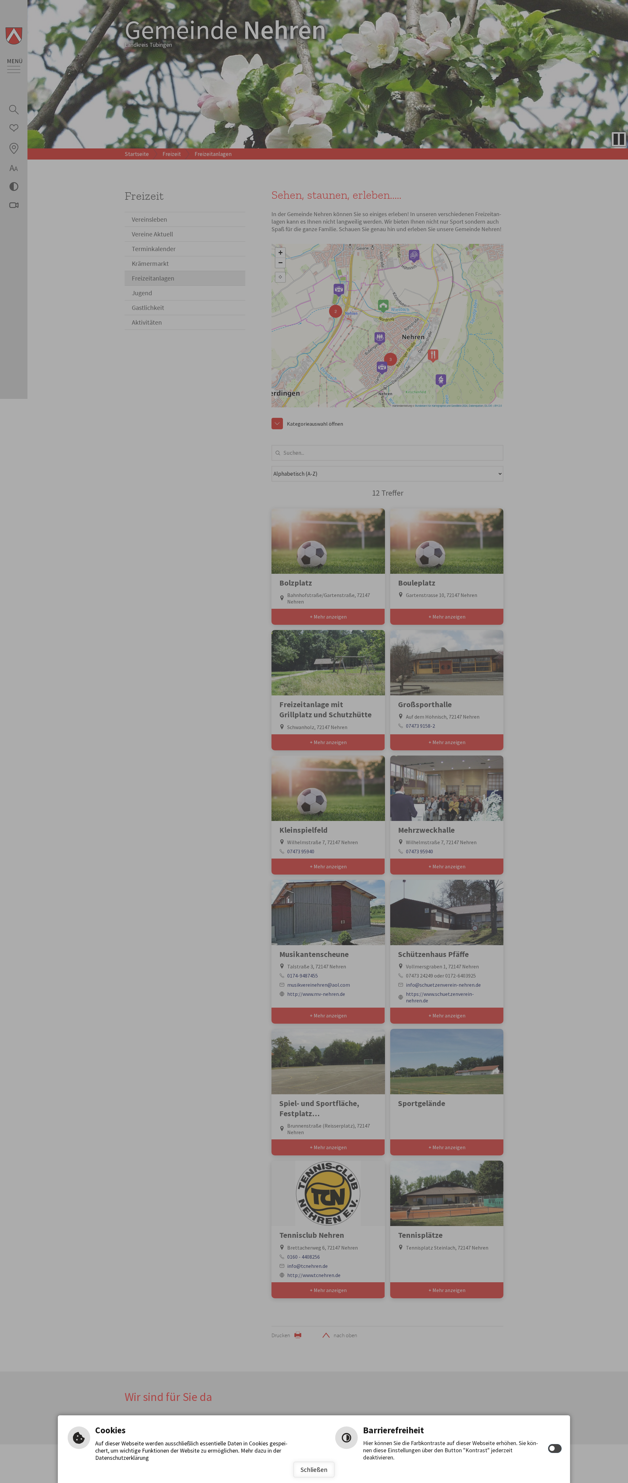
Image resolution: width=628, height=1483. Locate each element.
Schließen (314, 1470)
